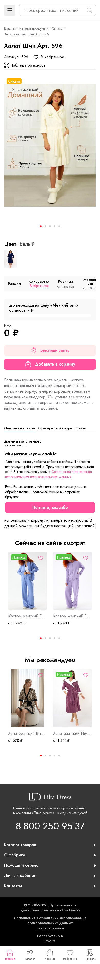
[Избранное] (41, 558)
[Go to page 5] (59, 638)
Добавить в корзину (55, 364)
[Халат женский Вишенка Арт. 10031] (27, 698)
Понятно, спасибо (50, 507)
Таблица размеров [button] (28, 65)
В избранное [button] (52, 57)
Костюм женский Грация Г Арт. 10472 (27, 616)
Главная (10, 959)
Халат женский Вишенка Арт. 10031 (27, 733)
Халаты (57, 28)
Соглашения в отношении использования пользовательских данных (50, 920)
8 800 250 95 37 (50, 826)
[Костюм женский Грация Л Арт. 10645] (72, 581)
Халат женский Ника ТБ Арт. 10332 (72, 733)
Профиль (90, 959)
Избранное (70, 959)
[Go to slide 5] (59, 226)
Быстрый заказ (55, 350)
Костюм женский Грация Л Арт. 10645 (72, 616)
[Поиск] (89, 10)
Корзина (50, 959)
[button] (9, 10)
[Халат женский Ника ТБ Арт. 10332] (72, 698)
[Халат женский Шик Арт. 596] (50, 145)
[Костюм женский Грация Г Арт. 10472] (27, 581)
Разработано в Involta (50, 938)
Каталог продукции (33, 28)
